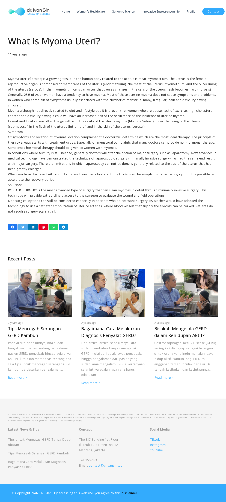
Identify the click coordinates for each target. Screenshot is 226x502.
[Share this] (12, 227)
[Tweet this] (23, 227)
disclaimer (129, 493)
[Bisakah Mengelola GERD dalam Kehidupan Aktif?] (186, 271)
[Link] (29, 11)
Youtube (156, 450)
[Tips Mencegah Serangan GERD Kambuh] (40, 271)
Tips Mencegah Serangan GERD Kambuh (38, 453)
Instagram (158, 445)
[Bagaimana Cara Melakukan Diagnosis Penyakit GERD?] (113, 271)
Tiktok (155, 439)
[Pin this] (43, 227)
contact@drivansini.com (107, 465)
